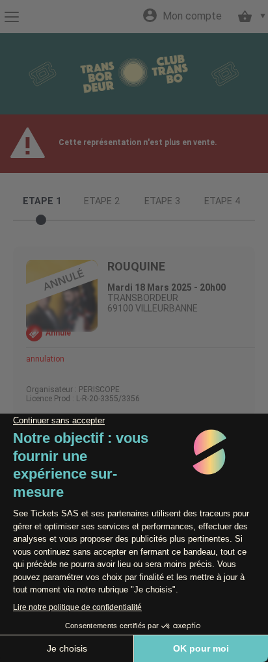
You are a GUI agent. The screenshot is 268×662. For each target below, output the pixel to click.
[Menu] (11, 17)
